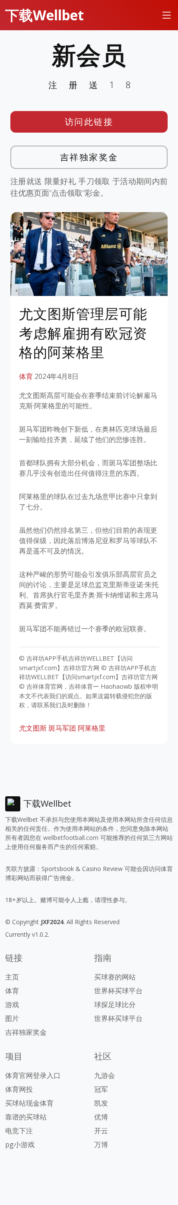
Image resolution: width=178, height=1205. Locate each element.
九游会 (104, 1075)
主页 (12, 977)
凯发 (101, 1103)
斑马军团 (62, 728)
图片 (12, 1018)
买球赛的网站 (115, 977)
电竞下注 (19, 1130)
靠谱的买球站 (26, 1117)
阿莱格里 (91, 728)
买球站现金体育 (29, 1103)
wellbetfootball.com (71, 837)
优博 (101, 1117)
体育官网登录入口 (32, 1075)
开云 (101, 1130)
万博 (101, 1144)
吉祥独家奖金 (89, 157)
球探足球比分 (115, 1004)
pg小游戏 (20, 1144)
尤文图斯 (33, 728)
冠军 (101, 1089)
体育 (26, 376)
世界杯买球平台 (118, 990)
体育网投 (19, 1089)
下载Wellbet (44, 15)
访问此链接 (89, 121)
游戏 (12, 1004)
